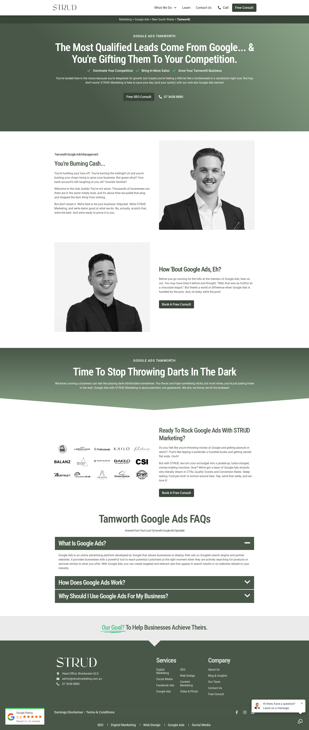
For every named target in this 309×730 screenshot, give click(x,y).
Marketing (125, 19)
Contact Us (204, 7)
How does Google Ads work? (91, 582)
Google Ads (142, 19)
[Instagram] (245, 712)
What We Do (163, 7)
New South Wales (163, 19)
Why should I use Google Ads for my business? (113, 596)
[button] (154, 543)
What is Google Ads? (82, 543)
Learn (186, 7)
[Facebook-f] (237, 712)
